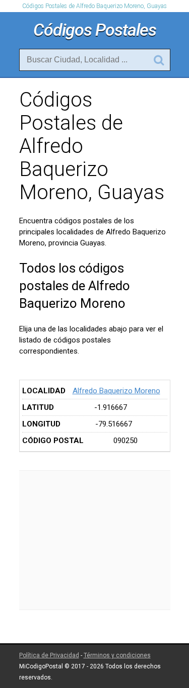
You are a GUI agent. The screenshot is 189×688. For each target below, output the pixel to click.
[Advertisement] (94, 540)
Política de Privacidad (49, 655)
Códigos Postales (94, 30)
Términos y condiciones (117, 655)
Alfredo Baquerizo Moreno (116, 390)
